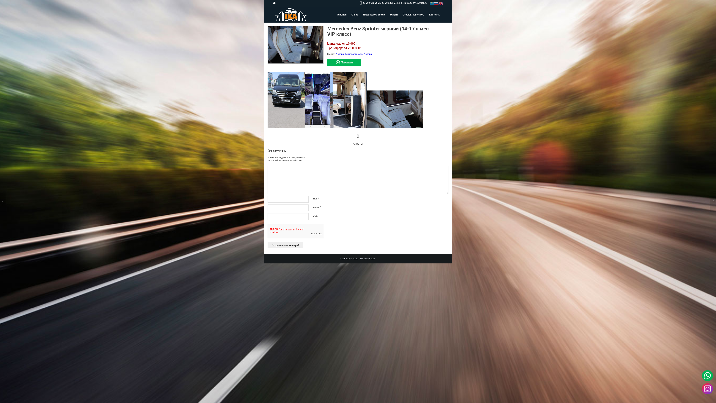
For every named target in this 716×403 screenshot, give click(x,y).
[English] (440, 3)
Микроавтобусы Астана (358, 54)
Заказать (347, 62)
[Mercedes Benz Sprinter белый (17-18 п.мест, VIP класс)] (713, 201)
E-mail (317, 207)
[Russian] (436, 3)
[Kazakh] (431, 3)
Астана (340, 54)
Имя (316, 198)
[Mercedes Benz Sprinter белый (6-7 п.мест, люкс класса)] (3, 201)
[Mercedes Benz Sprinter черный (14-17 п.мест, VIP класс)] (296, 62)
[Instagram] (274, 3)
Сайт (315, 216)
